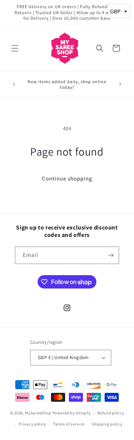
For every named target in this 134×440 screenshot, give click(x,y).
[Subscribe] (110, 255)
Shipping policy (107, 424)
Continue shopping (67, 178)
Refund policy (111, 412)
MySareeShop (38, 412)
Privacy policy (32, 424)
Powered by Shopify (71, 412)
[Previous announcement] (14, 84)
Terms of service (68, 424)
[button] (15, 48)
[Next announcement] (120, 84)
